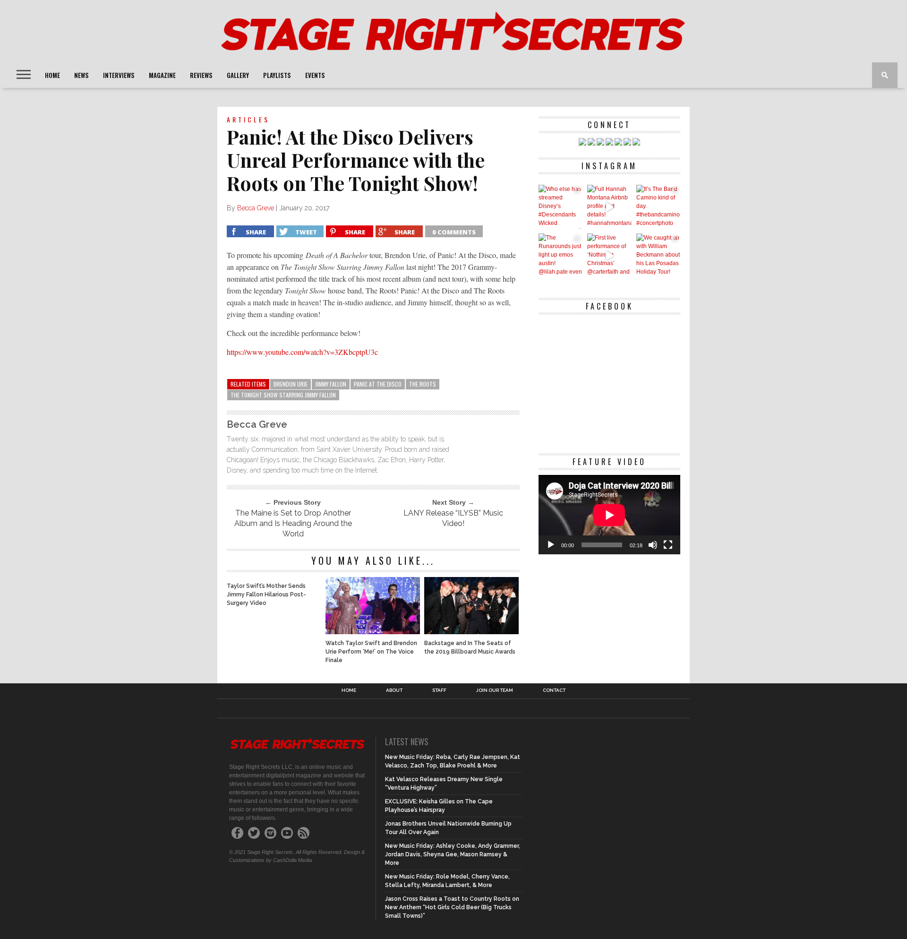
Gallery (238, 75)
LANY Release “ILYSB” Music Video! (453, 518)
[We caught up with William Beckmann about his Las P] (658, 255)
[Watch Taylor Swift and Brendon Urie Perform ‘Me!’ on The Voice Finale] (372, 632)
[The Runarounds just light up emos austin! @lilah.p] (560, 255)
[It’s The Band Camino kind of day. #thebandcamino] (658, 207)
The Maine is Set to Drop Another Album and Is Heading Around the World (293, 523)
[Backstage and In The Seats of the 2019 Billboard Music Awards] (471, 632)
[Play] (551, 545)
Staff (439, 690)
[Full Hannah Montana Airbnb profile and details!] (609, 207)
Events (315, 75)
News (81, 75)
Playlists (277, 75)
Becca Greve (255, 208)
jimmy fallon (330, 384)
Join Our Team (494, 690)
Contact (554, 690)
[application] (609, 515)
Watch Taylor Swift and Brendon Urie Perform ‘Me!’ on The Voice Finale (371, 651)
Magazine (162, 75)
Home (52, 75)
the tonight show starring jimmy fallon (283, 395)
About (394, 690)
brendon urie (291, 384)
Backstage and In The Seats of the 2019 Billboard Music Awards (469, 647)
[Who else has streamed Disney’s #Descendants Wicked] (560, 207)
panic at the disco (378, 384)
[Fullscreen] (668, 545)
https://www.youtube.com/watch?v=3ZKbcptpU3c (302, 352)
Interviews (119, 75)
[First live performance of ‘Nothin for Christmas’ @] (609, 255)
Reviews (201, 75)
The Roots (422, 384)
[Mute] (653, 545)
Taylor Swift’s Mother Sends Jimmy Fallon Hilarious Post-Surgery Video (266, 594)
